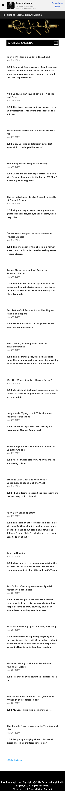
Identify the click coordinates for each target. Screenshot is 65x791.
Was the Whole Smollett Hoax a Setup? (29, 380)
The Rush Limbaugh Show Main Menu (24, 15)
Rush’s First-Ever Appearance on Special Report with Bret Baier (29, 588)
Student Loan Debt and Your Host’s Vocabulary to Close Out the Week (27, 481)
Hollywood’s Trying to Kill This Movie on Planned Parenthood (29, 415)
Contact (48, 789)
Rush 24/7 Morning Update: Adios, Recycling (31, 626)
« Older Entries (14, 759)
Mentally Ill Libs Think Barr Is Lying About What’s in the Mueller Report (30, 698)
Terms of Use (20, 789)
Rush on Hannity (16, 553)
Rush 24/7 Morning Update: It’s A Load (28, 56)
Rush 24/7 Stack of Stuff (21, 512)
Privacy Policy (35, 789)
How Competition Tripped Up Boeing (27, 163)
